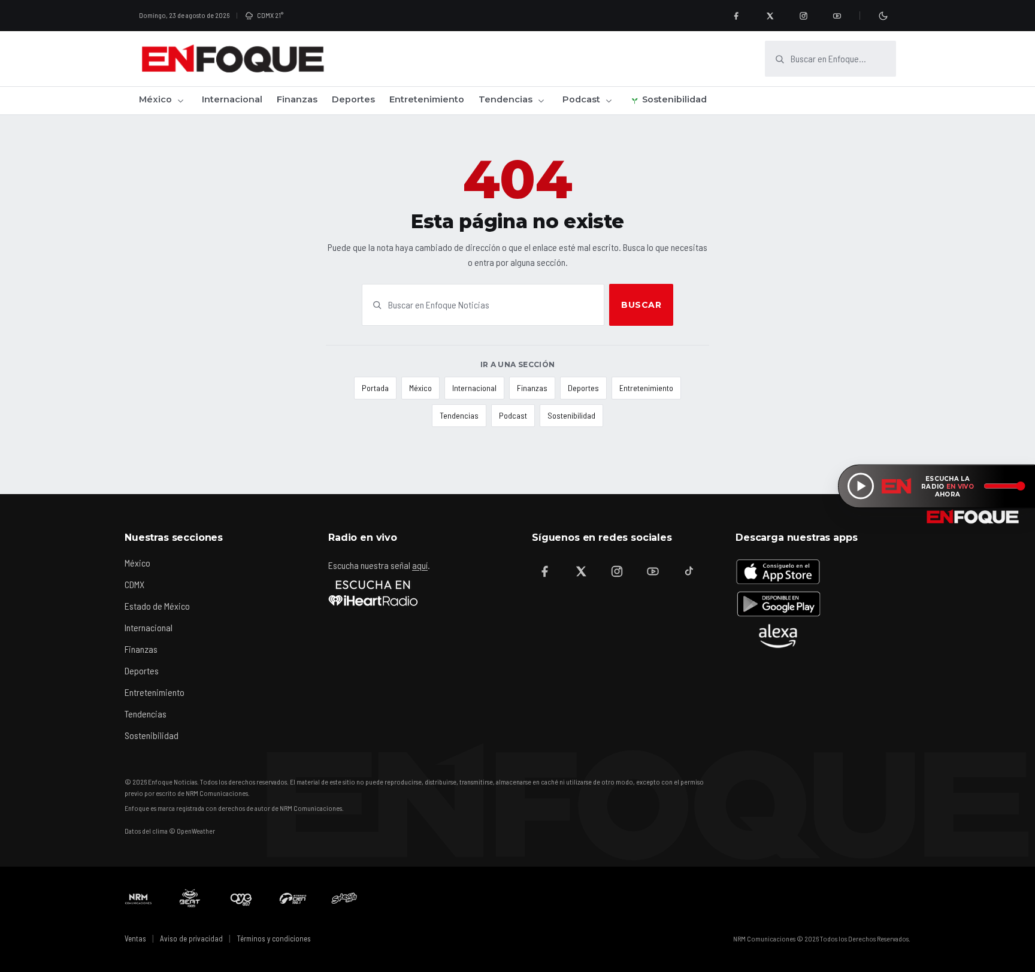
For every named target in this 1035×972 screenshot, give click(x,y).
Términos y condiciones (274, 938)
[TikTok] (689, 571)
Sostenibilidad (674, 99)
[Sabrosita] (344, 898)
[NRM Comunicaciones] (138, 898)
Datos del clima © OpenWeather (170, 830)
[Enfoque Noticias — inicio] (232, 58)
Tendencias (505, 99)
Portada (375, 388)
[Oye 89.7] (241, 898)
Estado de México (157, 605)
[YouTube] (837, 15)
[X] (769, 15)
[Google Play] (778, 604)
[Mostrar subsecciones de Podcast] (608, 100)
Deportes (353, 99)
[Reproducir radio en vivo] (861, 486)
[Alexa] (778, 636)
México (155, 99)
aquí (420, 565)
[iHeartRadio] (373, 593)
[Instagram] (803, 15)
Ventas (135, 938)
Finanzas (297, 99)
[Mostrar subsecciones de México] (180, 100)
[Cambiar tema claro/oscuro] (883, 15)
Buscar (641, 304)
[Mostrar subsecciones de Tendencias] (541, 100)
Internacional (232, 99)
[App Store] (778, 571)
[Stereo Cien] (293, 898)
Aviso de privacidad (191, 938)
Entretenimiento (426, 99)
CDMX (134, 584)
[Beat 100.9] (190, 898)
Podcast (581, 99)
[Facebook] (736, 15)
